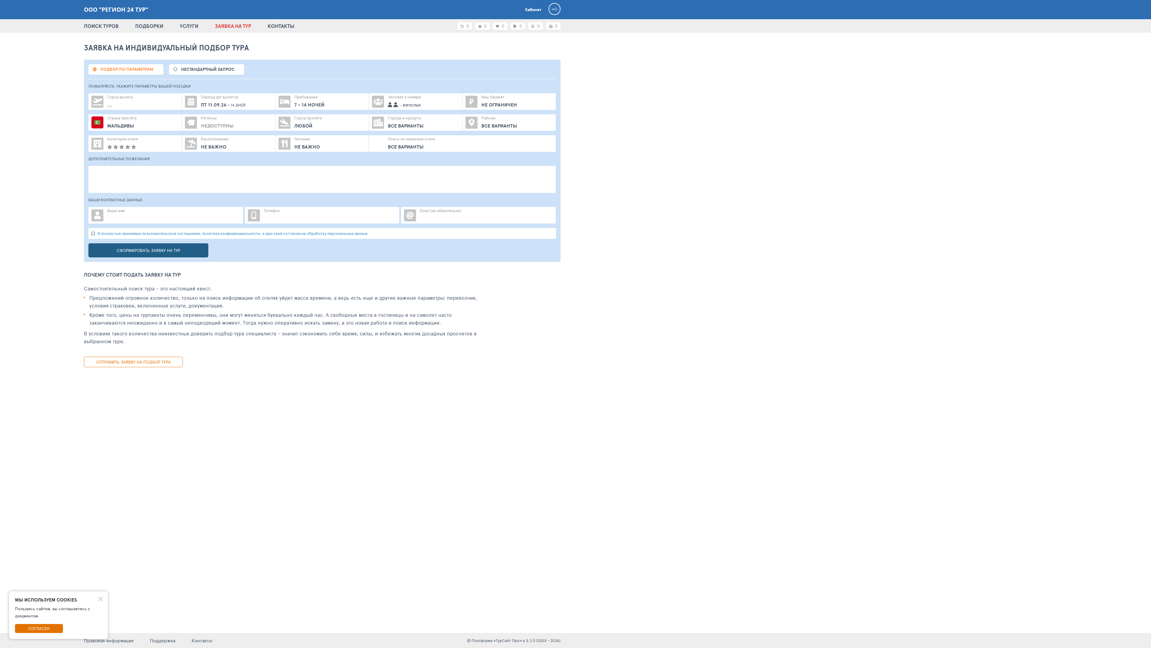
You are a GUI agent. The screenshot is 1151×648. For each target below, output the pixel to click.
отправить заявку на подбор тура (133, 362)
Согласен (39, 628)
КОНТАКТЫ (281, 26)
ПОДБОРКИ (149, 26)
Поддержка (162, 640)
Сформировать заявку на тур (148, 250)
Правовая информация (109, 640)
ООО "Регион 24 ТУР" (116, 10)
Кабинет (533, 10)
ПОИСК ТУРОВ (101, 26)
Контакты (202, 640)
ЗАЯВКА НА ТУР (233, 26)
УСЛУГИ (189, 26)
